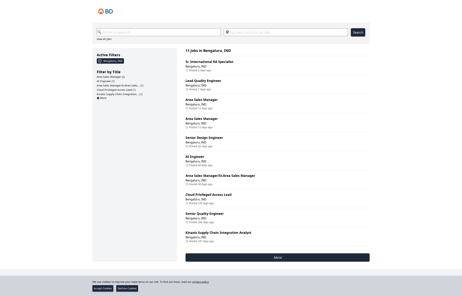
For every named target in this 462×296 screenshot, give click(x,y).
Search (358, 32)
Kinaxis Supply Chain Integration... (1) (119, 94)
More (103, 98)
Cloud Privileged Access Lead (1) (116, 89)
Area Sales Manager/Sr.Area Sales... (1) (120, 85)
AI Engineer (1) (106, 81)
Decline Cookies (127, 288)
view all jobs (104, 39)
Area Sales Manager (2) (111, 76)
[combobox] (159, 32)
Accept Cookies (103, 288)
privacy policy (200, 282)
